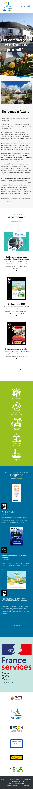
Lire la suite (9, 202)
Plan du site (27, 779)
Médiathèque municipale (16, 444)
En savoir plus (8, 682)
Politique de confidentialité (16, 783)
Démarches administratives (16, 413)
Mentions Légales (16, 781)
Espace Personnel (14, 779)
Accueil (2, 779)
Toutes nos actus (16, 370)
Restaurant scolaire (16, 460)
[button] (13, 73)
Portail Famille (16, 398)
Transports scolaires (16, 429)
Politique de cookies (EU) (12, 785)
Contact (26, 785)
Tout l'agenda (16, 625)
